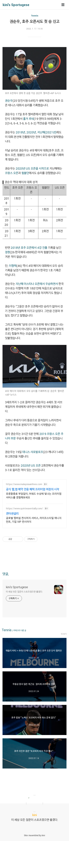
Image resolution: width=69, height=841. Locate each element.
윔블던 (25, 173)
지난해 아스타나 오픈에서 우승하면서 (37, 284)
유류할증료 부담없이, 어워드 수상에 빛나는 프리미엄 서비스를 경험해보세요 (33, 495)
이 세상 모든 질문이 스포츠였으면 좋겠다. (24, 591)
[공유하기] (15, 539)
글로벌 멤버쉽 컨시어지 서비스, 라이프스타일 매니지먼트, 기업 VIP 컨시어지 (33, 519)
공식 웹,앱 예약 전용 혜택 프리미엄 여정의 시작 (32, 489)
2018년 (20, 132)
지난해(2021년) (46, 132)
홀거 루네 (28, 119)
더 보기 (63, 634)
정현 (7, 252)
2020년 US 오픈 (30, 465)
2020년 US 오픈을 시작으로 (32, 168)
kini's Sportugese (16, 5)
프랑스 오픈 (11, 173)
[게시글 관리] (19, 539)
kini (43, 835)
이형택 (12, 266)
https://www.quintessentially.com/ (24, 508)
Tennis (34, 15)
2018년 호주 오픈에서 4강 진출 (29, 248)
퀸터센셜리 (12, 513)
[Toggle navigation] (62, 4)
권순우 (9, 101)
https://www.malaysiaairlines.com (24, 484)
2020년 (31, 132)
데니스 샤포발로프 (32, 452)
